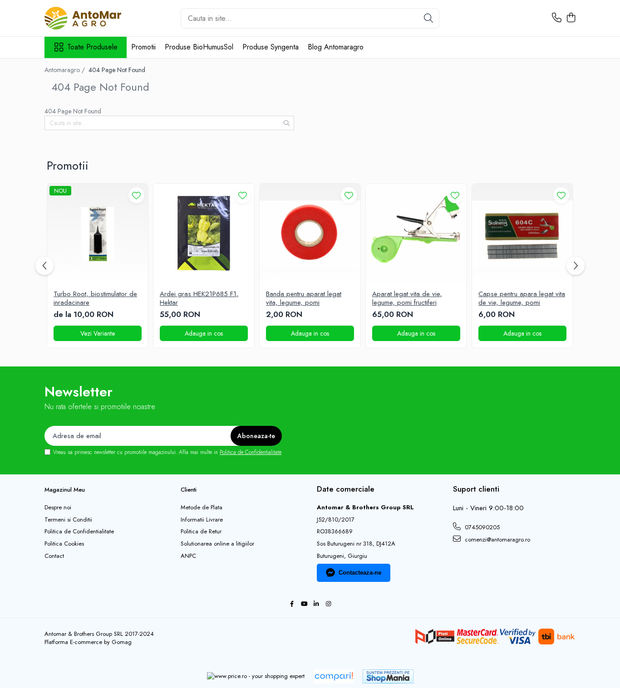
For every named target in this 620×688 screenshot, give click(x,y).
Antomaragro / (65, 69)
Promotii (143, 47)
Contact (54, 556)
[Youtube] (304, 604)
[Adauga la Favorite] (136, 195)
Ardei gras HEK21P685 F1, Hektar (199, 298)
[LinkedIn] (316, 604)
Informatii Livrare (202, 520)
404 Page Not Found (117, 69)
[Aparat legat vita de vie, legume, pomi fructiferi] (416, 234)
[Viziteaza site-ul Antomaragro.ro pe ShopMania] (388, 676)
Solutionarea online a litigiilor (217, 544)
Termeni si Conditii (68, 520)
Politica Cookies (64, 544)
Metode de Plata (201, 507)
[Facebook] (291, 604)
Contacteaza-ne (360, 572)
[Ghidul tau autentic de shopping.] (334, 676)
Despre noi (57, 507)
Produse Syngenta (270, 47)
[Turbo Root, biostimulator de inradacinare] (97, 234)
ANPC (188, 556)
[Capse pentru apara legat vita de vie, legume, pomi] (522, 234)
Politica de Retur (201, 531)
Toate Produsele (92, 47)
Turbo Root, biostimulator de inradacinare (95, 298)
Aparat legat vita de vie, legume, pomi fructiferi (407, 298)
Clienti (189, 489)
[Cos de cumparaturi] (571, 18)
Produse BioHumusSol (199, 47)
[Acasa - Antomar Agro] (89, 18)
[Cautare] (428, 18)
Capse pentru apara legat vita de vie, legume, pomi (521, 298)
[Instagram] (328, 604)
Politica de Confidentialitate (250, 452)
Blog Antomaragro (336, 47)
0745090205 (481, 527)
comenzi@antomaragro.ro (496, 539)
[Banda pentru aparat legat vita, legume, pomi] (310, 234)
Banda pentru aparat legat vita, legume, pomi (303, 298)
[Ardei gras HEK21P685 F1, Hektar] (203, 234)
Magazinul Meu (64, 489)
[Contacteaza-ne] (556, 18)
